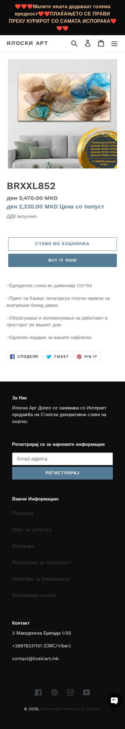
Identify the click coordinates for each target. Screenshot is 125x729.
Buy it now (62, 260)
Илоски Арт (27, 43)
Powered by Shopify (82, 709)
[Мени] (114, 43)
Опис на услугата (32, 530)
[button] (114, 700)
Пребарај (22, 513)
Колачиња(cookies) (34, 595)
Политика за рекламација (41, 579)
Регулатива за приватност (42, 562)
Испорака (23, 546)
